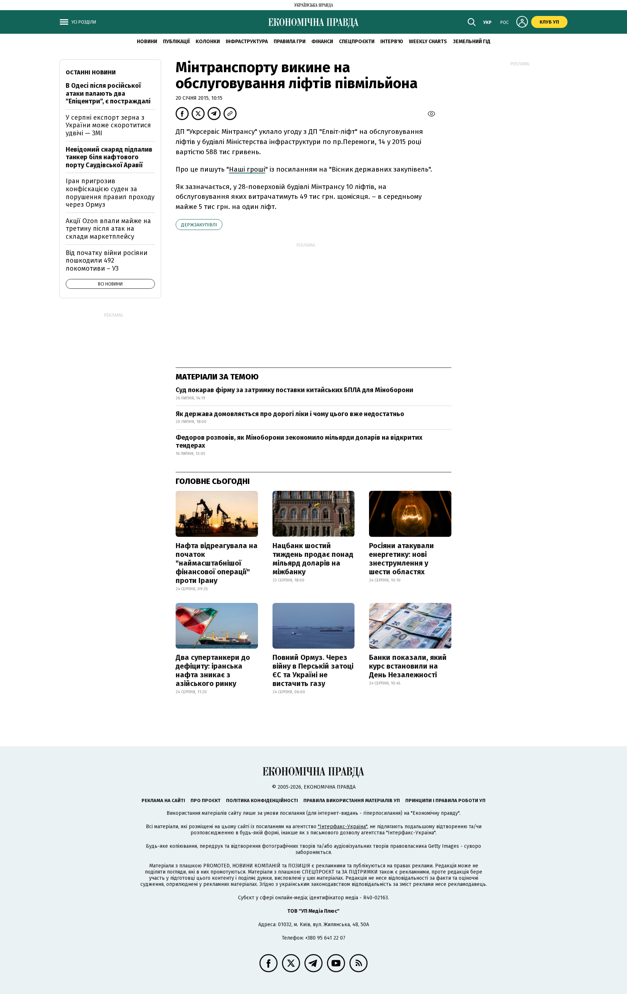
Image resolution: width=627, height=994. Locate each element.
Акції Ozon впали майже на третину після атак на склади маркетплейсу (108, 229)
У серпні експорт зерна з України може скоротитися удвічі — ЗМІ (108, 125)
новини (147, 41)
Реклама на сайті (163, 800)
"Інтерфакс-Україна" (342, 826)
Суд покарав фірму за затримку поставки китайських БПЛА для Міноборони (294, 390)
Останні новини (91, 72)
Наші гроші (247, 169)
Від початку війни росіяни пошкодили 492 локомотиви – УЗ (106, 260)
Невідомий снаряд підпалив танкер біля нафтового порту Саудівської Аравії (109, 157)
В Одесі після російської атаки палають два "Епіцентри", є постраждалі (108, 93)
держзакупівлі (199, 224)
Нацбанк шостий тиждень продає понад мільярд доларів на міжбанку (312, 558)
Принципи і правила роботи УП (445, 800)
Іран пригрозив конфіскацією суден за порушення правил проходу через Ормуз (110, 193)
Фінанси (322, 41)
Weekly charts (428, 41)
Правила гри (290, 41)
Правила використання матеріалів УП (351, 800)
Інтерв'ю (391, 41)
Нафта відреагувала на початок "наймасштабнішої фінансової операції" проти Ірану (217, 563)
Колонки (208, 41)
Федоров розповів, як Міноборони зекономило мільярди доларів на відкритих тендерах (299, 441)
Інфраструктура (247, 41)
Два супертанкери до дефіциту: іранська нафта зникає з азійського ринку (213, 670)
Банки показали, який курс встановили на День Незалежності (408, 666)
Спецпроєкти (356, 41)
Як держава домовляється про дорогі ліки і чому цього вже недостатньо (290, 414)
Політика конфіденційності (262, 800)
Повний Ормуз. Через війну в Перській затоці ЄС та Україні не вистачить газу (312, 670)
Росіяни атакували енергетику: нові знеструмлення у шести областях (401, 558)
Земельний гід (472, 41)
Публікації (176, 41)
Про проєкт (205, 800)
